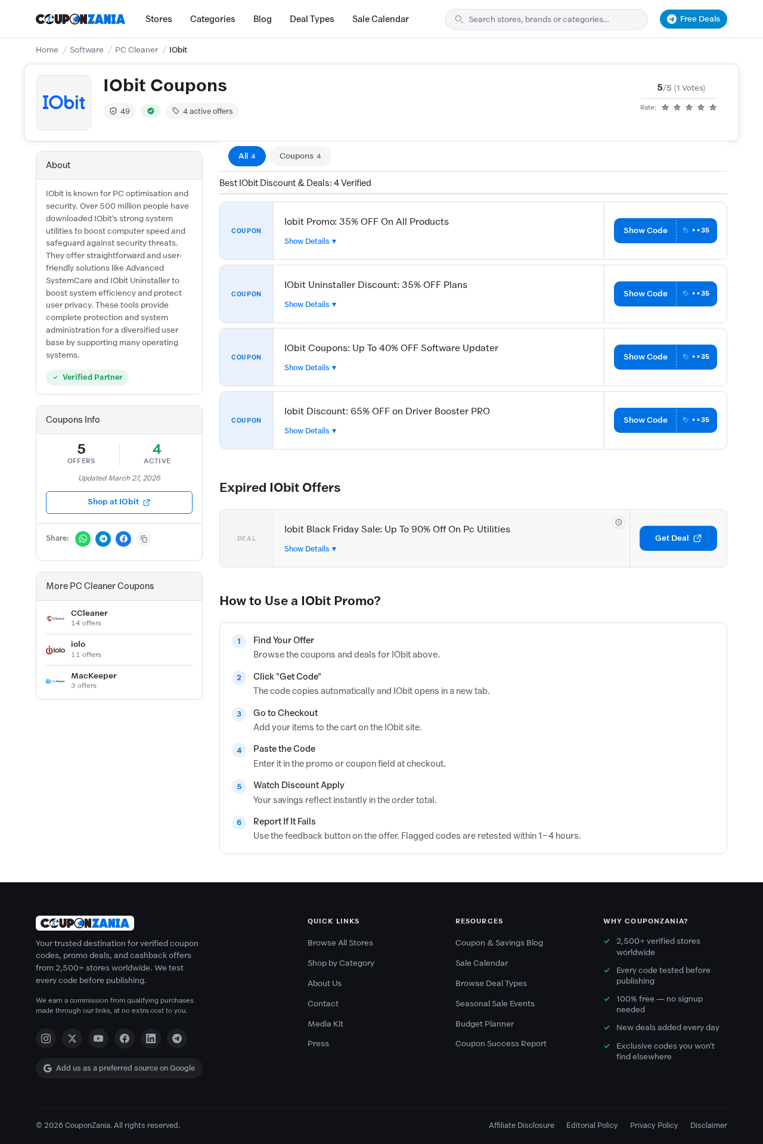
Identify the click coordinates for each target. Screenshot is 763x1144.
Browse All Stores (340, 942)
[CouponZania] (160, 923)
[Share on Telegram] (103, 539)
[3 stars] (689, 108)
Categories (212, 19)
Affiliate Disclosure (521, 1125)
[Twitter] (72, 1038)
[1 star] (665, 108)
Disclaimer (708, 1125)
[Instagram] (46, 1038)
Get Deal (672, 538)
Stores (158, 19)
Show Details (307, 241)
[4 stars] (701, 108)
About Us (325, 983)
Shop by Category (341, 963)
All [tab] (247, 155)
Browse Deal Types (491, 983)
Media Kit (325, 1023)
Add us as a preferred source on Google (125, 1068)
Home (47, 49)
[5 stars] (713, 108)
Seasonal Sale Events (495, 1003)
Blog (262, 19)
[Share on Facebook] (123, 539)
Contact (323, 1003)
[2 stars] (677, 108)
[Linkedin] (151, 1038)
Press (318, 1043)
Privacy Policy (654, 1125)
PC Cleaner (136, 49)
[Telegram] (177, 1038)
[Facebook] (124, 1038)
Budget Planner (484, 1023)
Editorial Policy (592, 1125)
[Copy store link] (143, 539)
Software (87, 49)
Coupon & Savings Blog (499, 942)
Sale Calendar (380, 19)
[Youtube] (98, 1038)
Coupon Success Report (501, 1043)
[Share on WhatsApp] (83, 539)
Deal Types (312, 19)
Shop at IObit (113, 501)
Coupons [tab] (300, 155)
